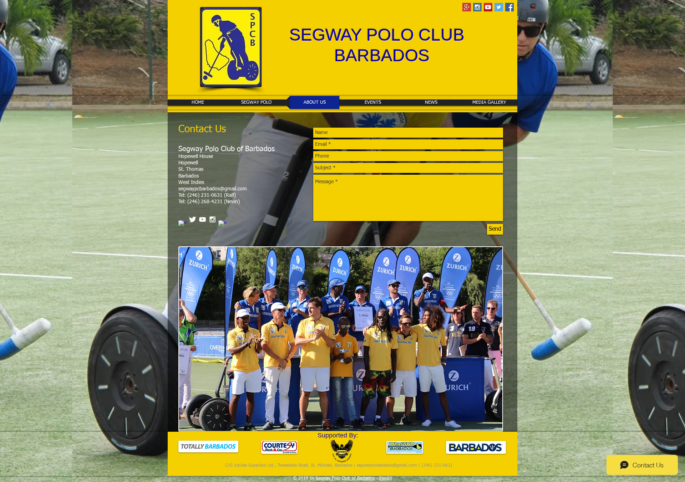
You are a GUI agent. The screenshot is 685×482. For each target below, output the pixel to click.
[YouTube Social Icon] (488, 7)
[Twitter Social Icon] (498, 7)
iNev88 (385, 478)
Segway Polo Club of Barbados (345, 478)
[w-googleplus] (222, 224)
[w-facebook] (182, 224)
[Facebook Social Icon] (509, 7)
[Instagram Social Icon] (477, 7)
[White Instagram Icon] (212, 219)
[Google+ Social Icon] (466, 7)
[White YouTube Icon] (202, 219)
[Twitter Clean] (192, 219)
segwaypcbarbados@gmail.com (212, 188)
